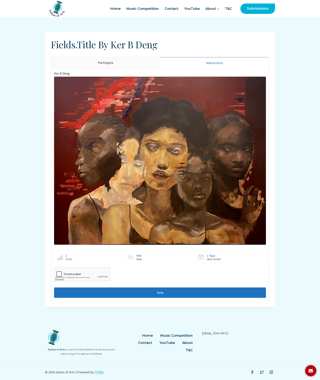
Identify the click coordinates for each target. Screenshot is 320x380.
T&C (228, 9)
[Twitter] (262, 372)
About (187, 343)
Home (115, 9)
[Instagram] (271, 372)
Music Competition (142, 9)
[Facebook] (252, 372)
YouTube (192, 9)
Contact (172, 9)
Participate (105, 63)
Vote (160, 292)
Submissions (258, 8)
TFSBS (99, 372)
